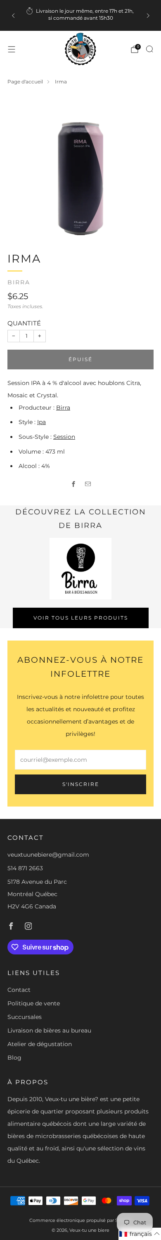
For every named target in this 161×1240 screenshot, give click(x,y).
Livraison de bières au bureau (49, 1030)
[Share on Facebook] (73, 483)
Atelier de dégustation (39, 1044)
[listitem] (80, 15)
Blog (14, 1057)
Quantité (24, 323)
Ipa (41, 422)
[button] (139, 1234)
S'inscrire (80, 784)
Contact (19, 989)
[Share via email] (87, 483)
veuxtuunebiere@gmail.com (48, 854)
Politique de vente (33, 1003)
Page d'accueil (25, 81)
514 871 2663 (25, 868)
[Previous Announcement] (13, 16)
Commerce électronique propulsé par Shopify (80, 1220)
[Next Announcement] (148, 16)
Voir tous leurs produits (80, 618)
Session (64, 436)
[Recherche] (149, 49)
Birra (18, 282)
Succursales (24, 1017)
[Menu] (11, 49)
